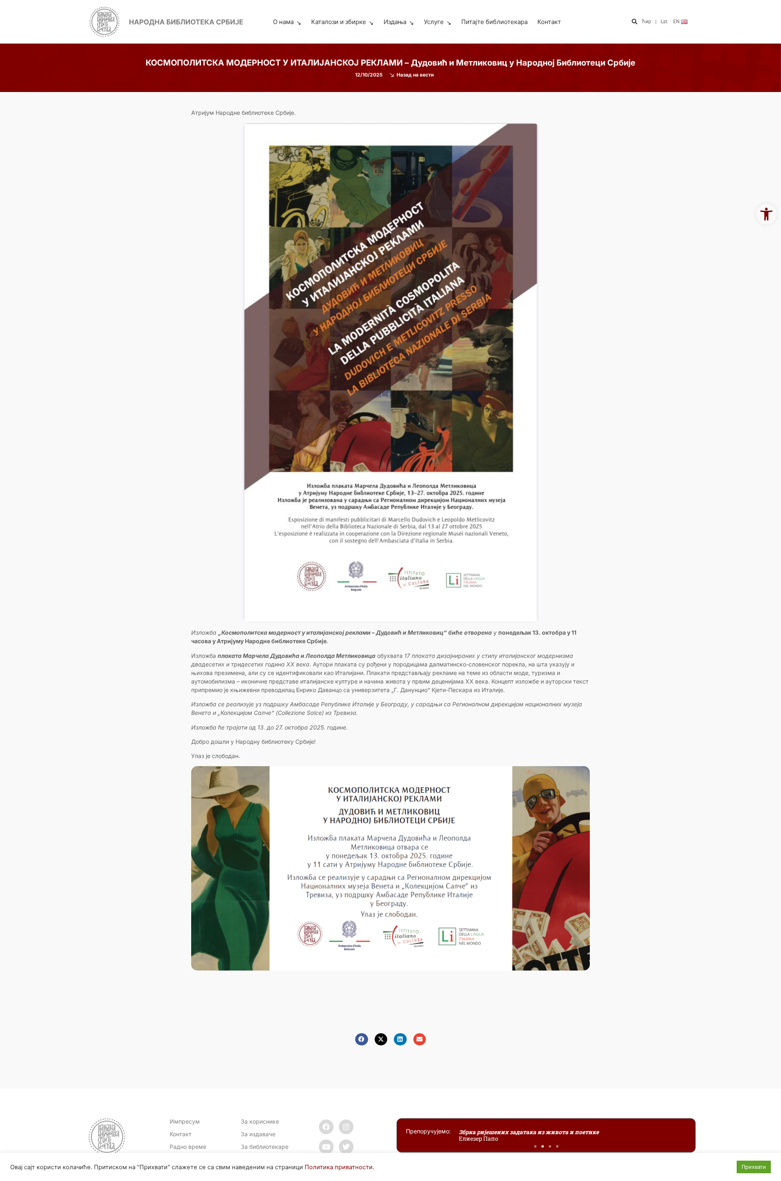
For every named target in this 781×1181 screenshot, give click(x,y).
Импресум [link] (185, 1121)
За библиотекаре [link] (264, 1146)
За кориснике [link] (260, 1121)
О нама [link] (283, 22)
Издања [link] (395, 22)
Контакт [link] (549, 22)
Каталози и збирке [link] (338, 22)
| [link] (656, 21)
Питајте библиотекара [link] (494, 22)
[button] (634, 22)
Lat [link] (664, 21)
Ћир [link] (646, 21)
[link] (766, 214)
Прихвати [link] (754, 1166)
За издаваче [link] (258, 1134)
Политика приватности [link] (339, 1167)
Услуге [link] (434, 22)
